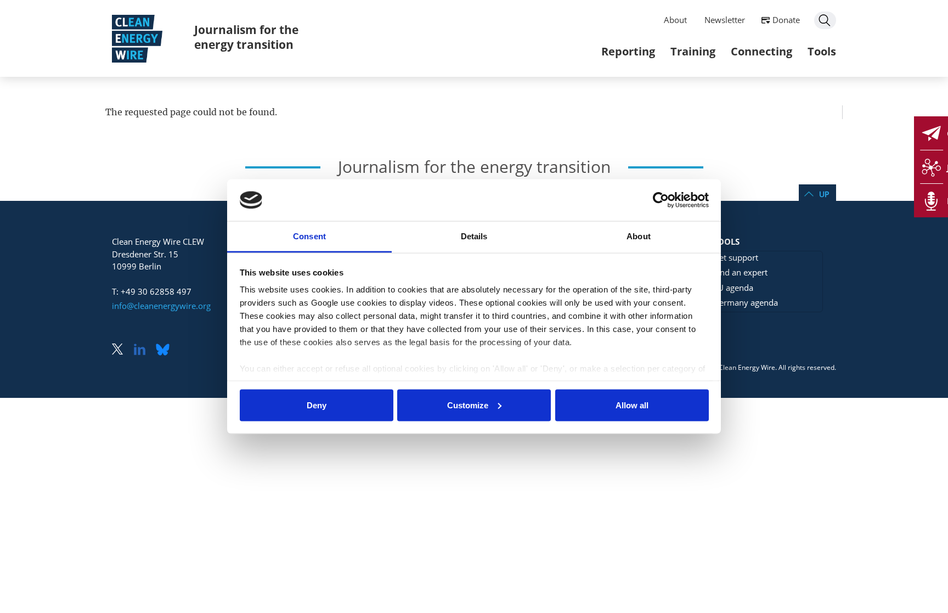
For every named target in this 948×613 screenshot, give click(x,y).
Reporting (628, 51)
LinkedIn (144, 350)
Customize (467, 404)
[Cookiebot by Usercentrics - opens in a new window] (661, 200)
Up (824, 194)
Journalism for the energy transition (246, 37)
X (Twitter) (122, 350)
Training (692, 51)
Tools (822, 51)
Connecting (761, 51)
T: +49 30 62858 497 (151, 291)
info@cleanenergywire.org (161, 305)
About (675, 19)
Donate (786, 19)
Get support (735, 257)
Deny (316, 404)
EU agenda (733, 287)
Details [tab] (474, 236)
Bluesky (166, 350)
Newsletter (724, 19)
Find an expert (740, 272)
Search (825, 20)
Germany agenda (745, 302)
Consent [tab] (309, 236)
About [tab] (639, 236)
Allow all (632, 404)
